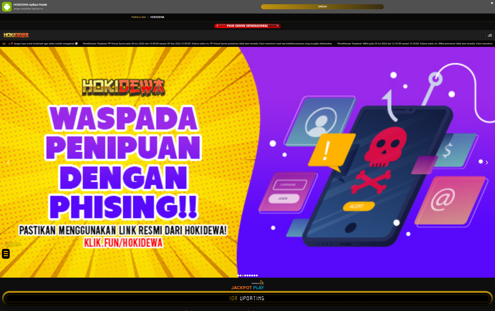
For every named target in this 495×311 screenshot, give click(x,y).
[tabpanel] (247, 162)
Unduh (322, 6)
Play (258, 287)
